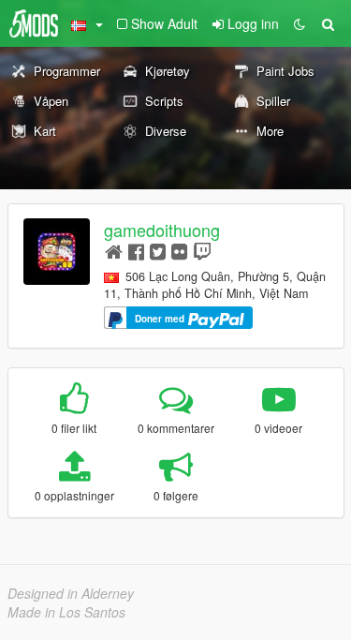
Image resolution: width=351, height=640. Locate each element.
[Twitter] (158, 250)
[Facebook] (136, 250)
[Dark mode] (299, 23)
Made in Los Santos (66, 612)
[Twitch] (202, 250)
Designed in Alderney (70, 593)
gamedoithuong (162, 229)
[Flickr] (179, 250)
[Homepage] (114, 250)
